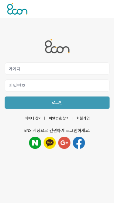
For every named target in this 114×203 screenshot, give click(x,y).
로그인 (57, 102)
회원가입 (82, 118)
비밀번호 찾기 (59, 118)
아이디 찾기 (33, 118)
